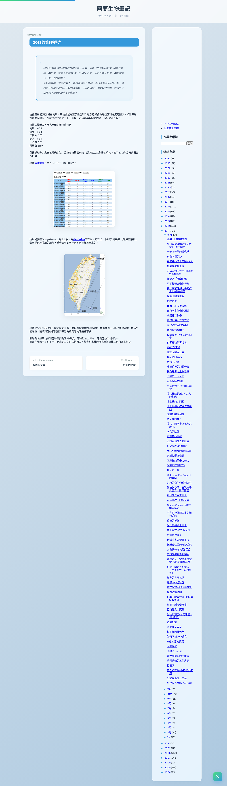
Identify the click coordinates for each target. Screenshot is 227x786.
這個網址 (39, 162)
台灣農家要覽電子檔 (178, 539)
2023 (167, 172)
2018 (167, 196)
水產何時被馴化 (175, 381)
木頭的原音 (173, 361)
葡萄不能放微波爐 (177, 305)
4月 (169, 722)
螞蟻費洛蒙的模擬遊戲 (179, 544)
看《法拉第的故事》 (178, 325)
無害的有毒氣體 (175, 577)
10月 (170, 693)
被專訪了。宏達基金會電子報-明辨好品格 (179, 561)
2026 (167, 158)
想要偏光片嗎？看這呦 (179, 682)
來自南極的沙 (174, 256)
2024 (167, 168)
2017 (167, 201)
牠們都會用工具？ (177, 495)
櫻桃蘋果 (172, 300)
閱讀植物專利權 (175, 414)
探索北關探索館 (175, 296)
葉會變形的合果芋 (177, 678)
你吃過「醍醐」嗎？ (178, 278)
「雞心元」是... (175, 651)
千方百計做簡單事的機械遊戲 (179, 514)
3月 (169, 727)
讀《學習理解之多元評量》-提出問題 (179, 245)
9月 (169, 698)
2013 (167, 221)
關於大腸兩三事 (175, 352)
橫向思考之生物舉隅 (178, 371)
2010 (167, 743)
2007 (167, 757)
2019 (167, 192)
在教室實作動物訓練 (178, 310)
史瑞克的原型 (174, 436)
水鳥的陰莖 (173, 431)
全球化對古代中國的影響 (179, 387)
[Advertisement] (180, 53)
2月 (169, 732)
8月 (169, 703)
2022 (167, 177)
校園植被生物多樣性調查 (179, 336)
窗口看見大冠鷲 (175, 609)
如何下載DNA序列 (177, 636)
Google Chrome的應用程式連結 (179, 506)
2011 (167, 230)
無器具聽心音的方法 (178, 320)
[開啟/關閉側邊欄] (217, 776)
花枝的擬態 (173, 520)
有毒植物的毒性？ (177, 342)
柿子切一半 (173, 470)
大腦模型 (172, 646)
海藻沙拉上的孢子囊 (178, 500)
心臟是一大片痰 (175, 376)
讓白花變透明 (174, 592)
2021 (167, 182)
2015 (167, 211)
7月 (169, 708)
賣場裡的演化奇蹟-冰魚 (180, 261)
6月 (169, 713)
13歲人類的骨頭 (175, 641)
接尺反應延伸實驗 (177, 445)
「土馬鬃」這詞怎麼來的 (179, 408)
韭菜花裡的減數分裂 (178, 366)
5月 (169, 718)
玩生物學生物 (171, 128)
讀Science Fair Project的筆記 (179, 476)
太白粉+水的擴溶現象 (179, 549)
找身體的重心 (174, 357)
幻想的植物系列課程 (178, 554)
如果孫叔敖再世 (175, 266)
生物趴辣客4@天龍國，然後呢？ (179, 616)
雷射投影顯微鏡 (175, 455)
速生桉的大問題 (175, 401)
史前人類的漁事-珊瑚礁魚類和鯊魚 (180, 272)
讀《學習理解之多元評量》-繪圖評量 (179, 290)
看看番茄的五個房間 (178, 660)
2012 (167, 225)
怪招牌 (170, 665)
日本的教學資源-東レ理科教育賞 (180, 598)
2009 (167, 748)
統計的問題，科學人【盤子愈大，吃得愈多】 (179, 569)
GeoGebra (79, 239)
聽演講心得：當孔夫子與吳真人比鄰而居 (179, 489)
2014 (167, 216)
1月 (169, 737)
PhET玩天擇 (173, 347)
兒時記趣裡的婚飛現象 (179, 450)
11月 (169, 689)
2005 (167, 767)
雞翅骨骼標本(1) (175, 330)
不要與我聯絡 (171, 123)
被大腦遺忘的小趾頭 (178, 655)
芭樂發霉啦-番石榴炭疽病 (180, 672)
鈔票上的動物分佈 (177, 239)
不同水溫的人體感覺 (178, 441)
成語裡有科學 (174, 315)
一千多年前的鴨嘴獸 (178, 251)
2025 (167, 163)
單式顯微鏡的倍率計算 (179, 587)
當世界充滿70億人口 (178, 530)
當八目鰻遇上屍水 (177, 525)
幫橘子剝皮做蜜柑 (177, 604)
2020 (167, 187)
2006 (167, 762)
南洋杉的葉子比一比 (178, 460)
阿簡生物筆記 (113, 8)
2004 (167, 772)
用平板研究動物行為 (178, 283)
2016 (167, 206)
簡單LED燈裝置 (175, 582)
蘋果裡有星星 (174, 626)
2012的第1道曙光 (47, 42)
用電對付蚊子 (174, 535)
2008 (167, 752)
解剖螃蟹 (172, 622)
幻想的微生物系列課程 (179, 482)
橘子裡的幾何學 (175, 631)
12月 (169, 234)
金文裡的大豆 (174, 418)
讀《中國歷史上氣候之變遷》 (179, 425)
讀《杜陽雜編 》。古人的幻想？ (179, 395)
